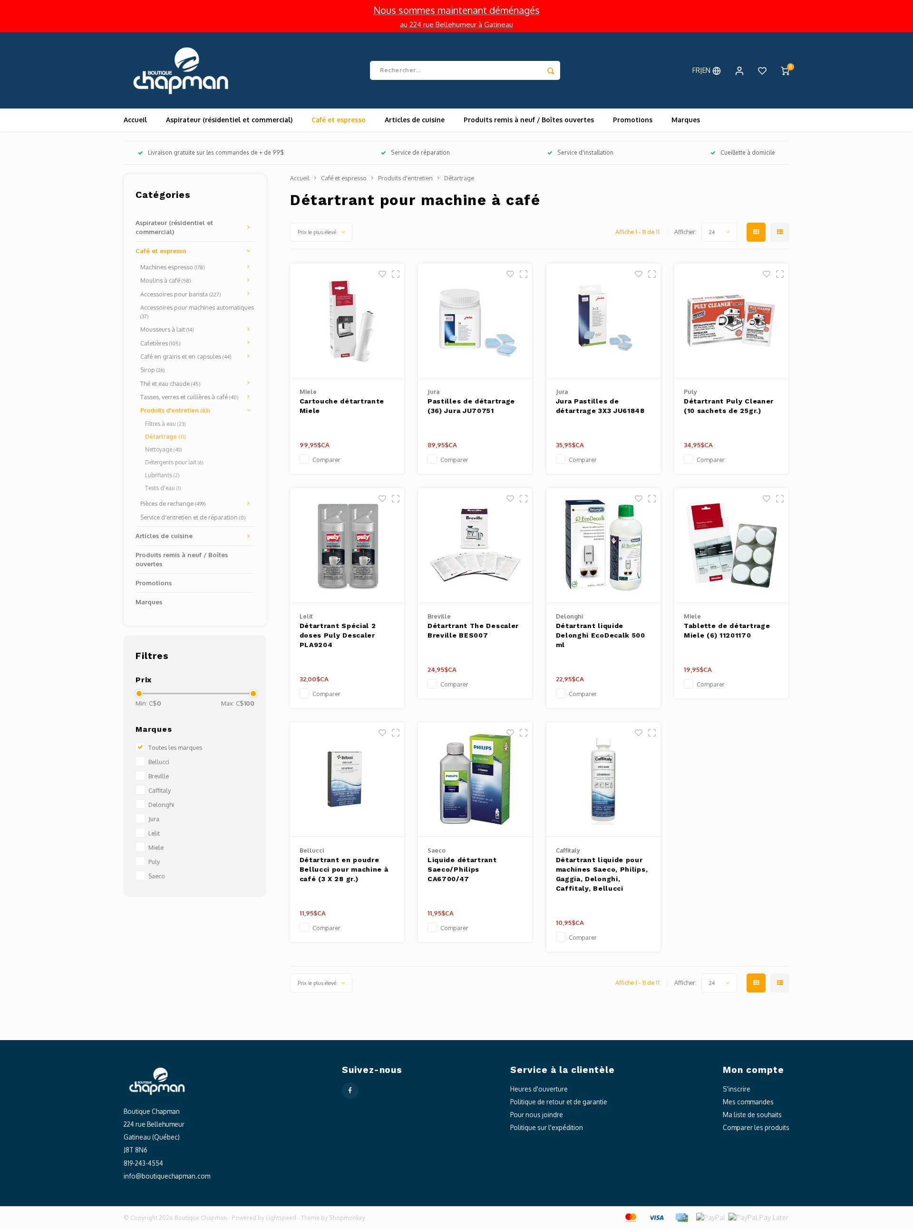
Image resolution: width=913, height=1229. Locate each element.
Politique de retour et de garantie (558, 1102)
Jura (153, 819)
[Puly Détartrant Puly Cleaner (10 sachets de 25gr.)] (731, 321)
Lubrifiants (162, 475)
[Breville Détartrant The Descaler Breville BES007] (475, 545)
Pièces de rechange (173, 503)
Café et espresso (338, 120)
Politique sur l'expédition (546, 1127)
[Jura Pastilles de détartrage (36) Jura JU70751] (475, 321)
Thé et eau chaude (170, 383)
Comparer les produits (756, 1127)
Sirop (152, 370)
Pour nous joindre (536, 1115)
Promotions (632, 120)
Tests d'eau (163, 488)
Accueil (135, 120)
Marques (685, 120)
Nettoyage (163, 449)
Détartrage (165, 436)
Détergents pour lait (174, 462)
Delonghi (161, 804)
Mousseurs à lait (167, 329)
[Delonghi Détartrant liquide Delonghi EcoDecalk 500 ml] (603, 545)
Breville (158, 776)
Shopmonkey (347, 1217)
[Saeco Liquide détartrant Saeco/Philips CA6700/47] (475, 779)
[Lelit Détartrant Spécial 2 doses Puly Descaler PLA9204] (347, 545)
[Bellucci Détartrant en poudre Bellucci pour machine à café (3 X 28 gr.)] (347, 779)
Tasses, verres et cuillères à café (189, 397)
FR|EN (702, 70)
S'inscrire (736, 1089)
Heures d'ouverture (539, 1089)
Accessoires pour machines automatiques (197, 312)
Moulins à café (165, 280)
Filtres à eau (165, 423)
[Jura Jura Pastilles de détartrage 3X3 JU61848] (603, 321)
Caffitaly (159, 790)
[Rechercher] (550, 70)
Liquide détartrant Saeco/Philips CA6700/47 (462, 869)
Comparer (326, 459)
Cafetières (160, 343)
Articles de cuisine (415, 120)
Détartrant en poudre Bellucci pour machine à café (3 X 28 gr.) (344, 869)
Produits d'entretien (175, 410)
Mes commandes (748, 1102)
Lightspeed (281, 1217)
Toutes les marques (175, 747)
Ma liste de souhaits (752, 1115)
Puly (154, 861)
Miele (156, 847)
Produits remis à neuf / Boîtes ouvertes (529, 120)
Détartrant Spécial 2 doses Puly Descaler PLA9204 (338, 635)
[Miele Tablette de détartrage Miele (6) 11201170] (731, 545)
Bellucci (158, 762)
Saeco (156, 876)
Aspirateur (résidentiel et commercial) (229, 120)
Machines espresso (172, 267)
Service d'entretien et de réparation (193, 517)
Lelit (154, 833)
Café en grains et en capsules (186, 356)
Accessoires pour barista (180, 294)
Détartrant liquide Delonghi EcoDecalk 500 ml (600, 635)
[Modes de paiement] (630, 1217)
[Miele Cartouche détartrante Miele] (347, 321)
